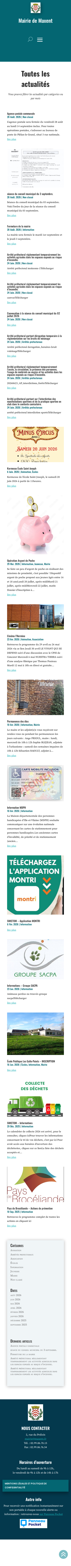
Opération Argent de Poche (21, 561)
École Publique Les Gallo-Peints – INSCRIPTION (31, 1061)
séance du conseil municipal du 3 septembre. (30, 194)
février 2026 (17, 1312)
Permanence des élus (18, 721)
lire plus (11, 139)
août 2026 (15, 1295)
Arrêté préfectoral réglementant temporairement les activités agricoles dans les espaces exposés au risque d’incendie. (34, 257)
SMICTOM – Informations (20, 1123)
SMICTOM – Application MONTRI (23, 921)
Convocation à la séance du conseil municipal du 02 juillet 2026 (33, 314)
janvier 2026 (17, 1316)
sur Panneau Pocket (51, 1514)
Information (28, 229)
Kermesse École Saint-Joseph (21, 468)
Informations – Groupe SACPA (22, 986)
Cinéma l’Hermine (16, 636)
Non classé (28, 117)
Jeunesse (38, 564)
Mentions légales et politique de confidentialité (26, 1485)
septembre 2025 (18, 1324)
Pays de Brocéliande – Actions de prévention (30, 1208)
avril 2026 (15, 1307)
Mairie (47, 564)
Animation (26, 472)
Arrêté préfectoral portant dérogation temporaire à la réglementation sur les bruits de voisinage (34, 337)
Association (37, 639)
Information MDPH (16, 807)
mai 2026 (15, 1303)
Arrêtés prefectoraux (32, 342)
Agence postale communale (21, 114)
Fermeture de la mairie (18, 226)
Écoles (35, 472)
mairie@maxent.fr (35, 1438)
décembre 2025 (18, 1320)
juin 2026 (15, 1299)
